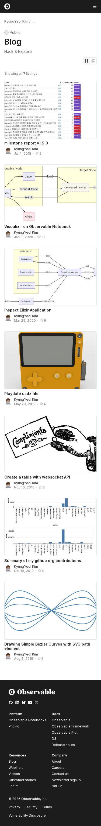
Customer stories (22, 780)
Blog (12, 761)
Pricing (14, 726)
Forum (14, 786)
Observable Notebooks (27, 720)
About (56, 761)
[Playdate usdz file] (50, 360)
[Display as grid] (86, 61)
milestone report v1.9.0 (26, 143)
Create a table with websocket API (37, 477)
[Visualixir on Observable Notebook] (50, 193)
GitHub (57, 786)
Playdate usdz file (21, 393)
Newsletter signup (66, 780)
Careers (58, 768)
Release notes (63, 745)
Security (31, 807)
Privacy (14, 807)
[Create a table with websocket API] (50, 444)
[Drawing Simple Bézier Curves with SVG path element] (50, 611)
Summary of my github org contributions (42, 560)
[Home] (32, 694)
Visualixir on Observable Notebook (37, 226)
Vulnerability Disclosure (27, 815)
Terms (47, 807)
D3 (54, 739)
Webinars (16, 768)
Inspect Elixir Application (27, 310)
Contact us (60, 774)
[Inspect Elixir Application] (50, 277)
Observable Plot (65, 732)
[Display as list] (93, 61)
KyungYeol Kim (16, 21)
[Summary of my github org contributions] (50, 527)
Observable (61, 720)
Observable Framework (70, 726)
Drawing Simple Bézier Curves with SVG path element (47, 646)
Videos (14, 774)
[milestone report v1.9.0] (50, 110)
